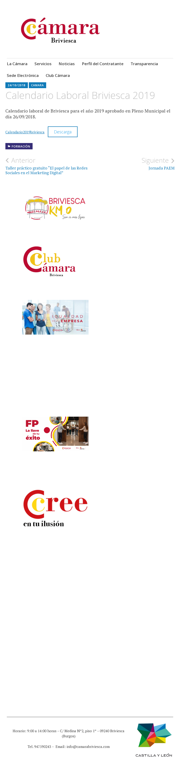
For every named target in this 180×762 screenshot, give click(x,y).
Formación (21, 146)
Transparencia (144, 63)
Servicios (43, 63)
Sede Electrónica (23, 75)
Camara (37, 85)
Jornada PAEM (158, 163)
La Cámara (17, 63)
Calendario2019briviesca (25, 132)
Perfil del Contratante (103, 63)
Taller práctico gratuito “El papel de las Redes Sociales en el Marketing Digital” (46, 165)
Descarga (62, 132)
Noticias (67, 63)
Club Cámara (58, 75)
